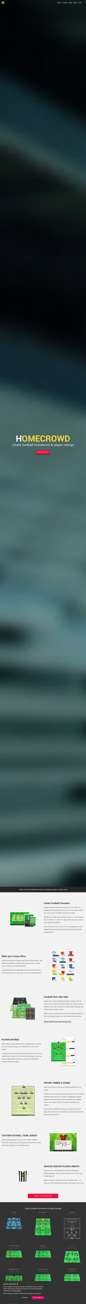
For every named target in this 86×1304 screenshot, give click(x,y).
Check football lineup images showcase (57, 1021)
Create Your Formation (43, 1196)
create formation (43, 452)
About (75, 3)
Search (65, 3)
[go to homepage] (3, 2)
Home (59, 3)
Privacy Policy (17, 1291)
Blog (70, 3)
